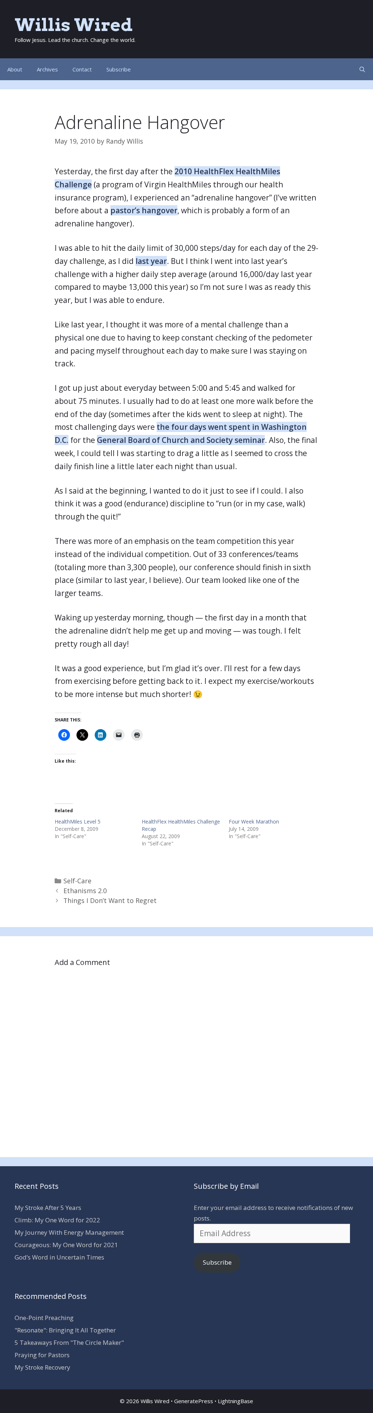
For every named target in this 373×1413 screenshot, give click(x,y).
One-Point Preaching (44, 1317)
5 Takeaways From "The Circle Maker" (69, 1342)
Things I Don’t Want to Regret (110, 900)
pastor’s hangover (143, 210)
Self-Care (77, 880)
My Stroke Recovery (42, 1367)
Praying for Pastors (42, 1355)
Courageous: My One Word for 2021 (66, 1245)
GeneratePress (193, 1401)
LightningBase (235, 1401)
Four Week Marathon (254, 821)
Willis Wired (74, 24)
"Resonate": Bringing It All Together (65, 1330)
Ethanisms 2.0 (85, 890)
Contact (82, 69)
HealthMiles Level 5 (78, 821)
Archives (47, 69)
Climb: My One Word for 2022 (57, 1220)
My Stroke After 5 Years (48, 1207)
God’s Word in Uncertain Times (59, 1257)
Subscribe (118, 69)
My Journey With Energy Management (69, 1232)
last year (151, 261)
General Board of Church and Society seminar (181, 440)
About (14, 69)
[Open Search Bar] (362, 69)
